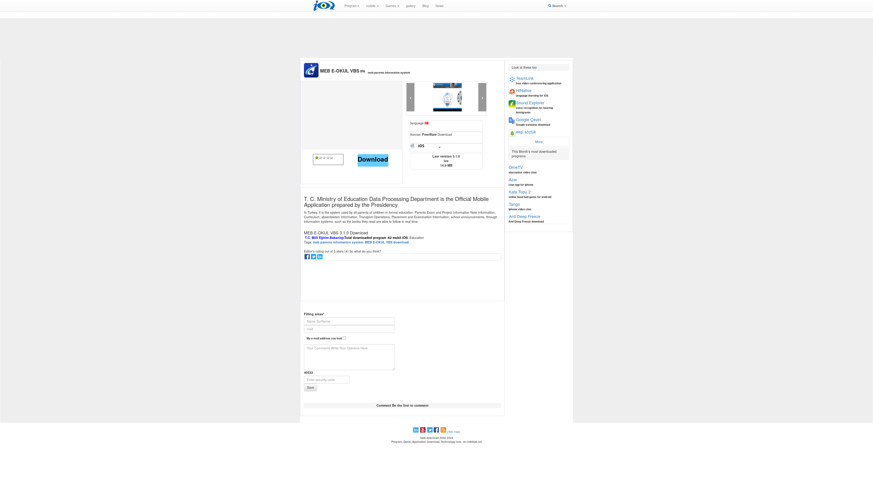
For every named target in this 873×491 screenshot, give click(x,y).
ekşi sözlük (526, 132)
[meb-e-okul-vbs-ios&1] (317, 157)
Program (350, 5)
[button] (410, 97)
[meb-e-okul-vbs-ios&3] (324, 157)
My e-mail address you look (325, 338)
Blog (425, 5)
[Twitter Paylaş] (314, 258)
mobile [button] (371, 5)
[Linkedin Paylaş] (320, 258)
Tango (514, 204)
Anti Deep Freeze (524, 216)
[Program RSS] (444, 431)
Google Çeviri (528, 119)
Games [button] (391, 5)
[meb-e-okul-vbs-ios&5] (331, 157)
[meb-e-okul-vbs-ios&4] (327, 157)
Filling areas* (314, 314)
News (440, 5)
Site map (453, 431)
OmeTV (516, 167)
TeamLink (525, 78)
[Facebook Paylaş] (307, 258)
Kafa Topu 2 (520, 192)
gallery (411, 5)
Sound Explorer (530, 102)
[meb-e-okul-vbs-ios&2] (320, 157)
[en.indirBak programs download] (324, 5)
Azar (513, 179)
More (539, 141)
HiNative (524, 90)
